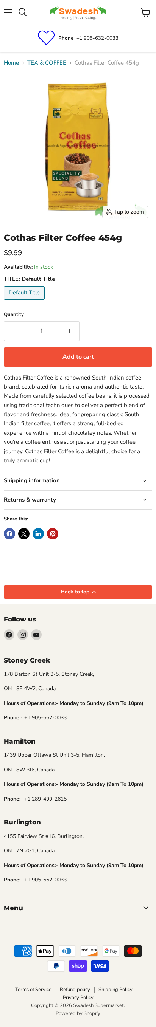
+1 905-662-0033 (45, 717)
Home (11, 63)
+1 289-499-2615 (45, 798)
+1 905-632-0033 (97, 38)
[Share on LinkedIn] (38, 533)
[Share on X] (24, 533)
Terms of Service (33, 989)
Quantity (14, 315)
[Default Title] (25, 301)
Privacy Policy (78, 997)
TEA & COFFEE (46, 63)
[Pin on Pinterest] (52, 533)
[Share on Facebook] (9, 533)
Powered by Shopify (78, 1013)
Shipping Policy (115, 989)
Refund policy (75, 989)
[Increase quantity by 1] (70, 331)
